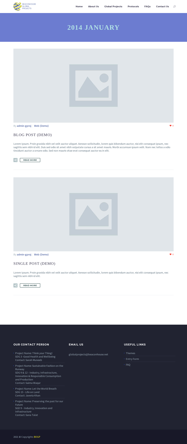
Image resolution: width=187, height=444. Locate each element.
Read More (30, 160)
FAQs (147, 6)
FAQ (128, 364)
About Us (93, 6)
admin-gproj (24, 125)
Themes (130, 353)
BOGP (37, 436)
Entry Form (132, 359)
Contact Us (162, 6)
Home (79, 6)
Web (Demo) (41, 125)
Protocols (133, 6)
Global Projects (113, 6)
